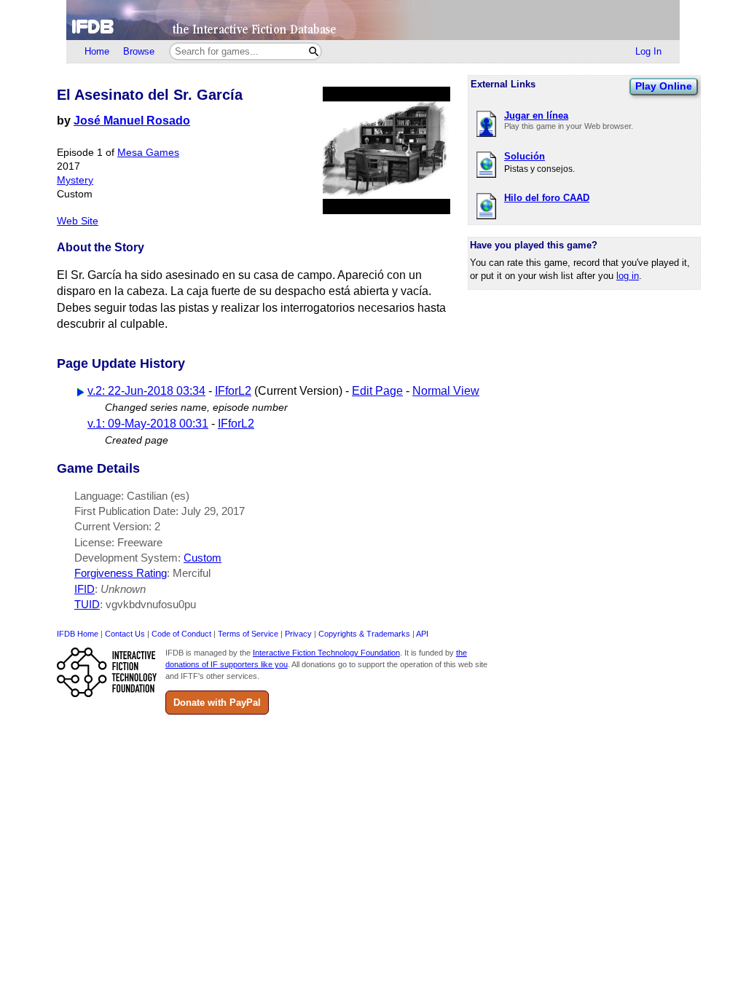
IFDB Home (77, 633)
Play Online (663, 86)
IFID (84, 589)
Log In (648, 51)
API (422, 633)
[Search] (314, 51)
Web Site (77, 221)
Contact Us (125, 633)
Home (97, 51)
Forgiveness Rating (120, 573)
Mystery (75, 180)
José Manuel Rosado (132, 120)
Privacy (298, 633)
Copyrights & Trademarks (364, 633)
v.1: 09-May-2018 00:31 (147, 423)
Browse (138, 51)
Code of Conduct (181, 633)
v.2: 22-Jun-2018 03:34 (146, 391)
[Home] (373, 20)
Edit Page (377, 391)
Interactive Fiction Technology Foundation (326, 652)
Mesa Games (148, 152)
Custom (202, 557)
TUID (87, 604)
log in (627, 275)
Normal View (445, 391)
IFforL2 (233, 391)
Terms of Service (248, 633)
